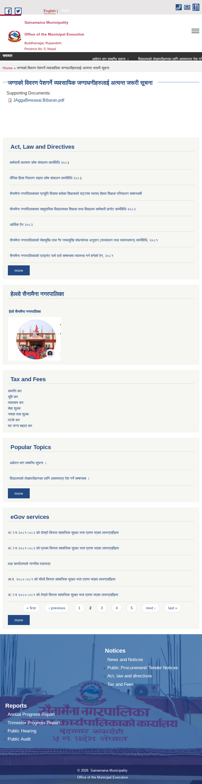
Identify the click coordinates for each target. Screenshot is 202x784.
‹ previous (57, 608)
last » (172, 608)
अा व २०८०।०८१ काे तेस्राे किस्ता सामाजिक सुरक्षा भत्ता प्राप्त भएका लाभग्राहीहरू (63, 595)
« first (31, 608)
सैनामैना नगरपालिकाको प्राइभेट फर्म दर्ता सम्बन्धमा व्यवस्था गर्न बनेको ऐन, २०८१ (61, 256)
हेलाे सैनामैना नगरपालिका (25, 311)
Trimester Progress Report (34, 722)
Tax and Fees (120, 684)
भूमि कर (13, 397)
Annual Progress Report (31, 714)
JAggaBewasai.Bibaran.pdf (38, 100)
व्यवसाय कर (15, 402)
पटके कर (14, 420)
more (18, 270)
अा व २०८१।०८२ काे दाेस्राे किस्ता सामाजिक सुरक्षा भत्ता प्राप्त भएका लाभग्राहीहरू (63, 532)
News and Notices (125, 659)
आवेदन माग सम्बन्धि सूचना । (104, 59)
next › (150, 608)
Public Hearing (22, 730)
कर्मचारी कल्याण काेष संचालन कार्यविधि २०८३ (39, 162)
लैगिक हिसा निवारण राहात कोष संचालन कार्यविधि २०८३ (46, 178)
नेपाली (65, 11)
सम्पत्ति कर (15, 391)
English (50, 11)
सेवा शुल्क (14, 408)
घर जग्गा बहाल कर (20, 426)
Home (8, 68)
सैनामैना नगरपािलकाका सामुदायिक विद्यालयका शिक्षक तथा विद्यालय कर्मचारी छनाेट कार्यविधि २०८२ (73, 209)
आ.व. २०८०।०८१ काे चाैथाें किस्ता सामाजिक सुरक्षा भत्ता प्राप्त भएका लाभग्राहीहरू (61, 579)
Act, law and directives (129, 675)
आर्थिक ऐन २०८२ (21, 224)
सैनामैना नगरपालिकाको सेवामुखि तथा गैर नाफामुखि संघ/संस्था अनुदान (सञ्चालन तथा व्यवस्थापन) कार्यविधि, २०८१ (84, 240)
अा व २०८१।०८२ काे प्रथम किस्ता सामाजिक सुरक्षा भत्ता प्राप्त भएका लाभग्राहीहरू (63, 548)
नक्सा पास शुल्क (18, 414)
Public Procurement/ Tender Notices (142, 667)
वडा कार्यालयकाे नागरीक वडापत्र (29, 564)
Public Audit (19, 739)
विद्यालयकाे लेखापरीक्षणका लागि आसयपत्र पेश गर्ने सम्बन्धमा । (50, 478)
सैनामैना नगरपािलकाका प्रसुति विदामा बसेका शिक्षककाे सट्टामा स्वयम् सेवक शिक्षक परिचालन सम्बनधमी (76, 193)
